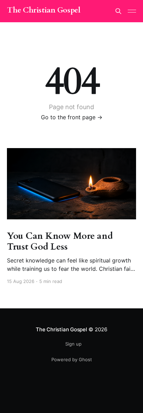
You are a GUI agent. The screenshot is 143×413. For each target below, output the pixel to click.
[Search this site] (118, 11)
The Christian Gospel (43, 10)
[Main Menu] (132, 11)
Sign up (73, 344)
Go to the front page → (71, 117)
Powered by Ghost (71, 359)
